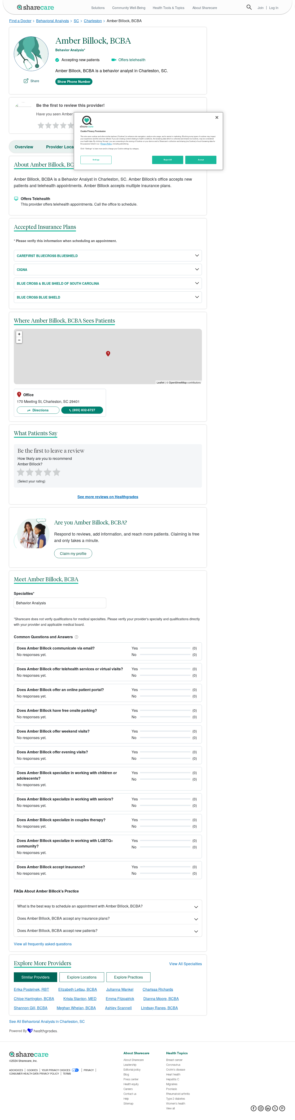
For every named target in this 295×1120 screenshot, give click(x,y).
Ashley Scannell (118, 1007)
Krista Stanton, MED (80, 998)
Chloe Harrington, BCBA (34, 998)
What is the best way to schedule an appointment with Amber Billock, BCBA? (80, 906)
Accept (201, 160)
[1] (40, 124)
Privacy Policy (106, 144)
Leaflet (160, 382)
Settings (96, 160)
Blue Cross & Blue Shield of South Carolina (58, 283)
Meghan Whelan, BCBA (76, 1007)
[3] (55, 124)
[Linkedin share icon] (267, 1109)
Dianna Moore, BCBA (161, 998)
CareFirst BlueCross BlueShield (47, 255)
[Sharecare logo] (60, 1054)
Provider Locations (65, 147)
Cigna (22, 269)
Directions (40, 410)
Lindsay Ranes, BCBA (159, 1007)
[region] (148, 141)
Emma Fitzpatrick (120, 998)
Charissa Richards (158, 989)
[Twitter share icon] (275, 1109)
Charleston (93, 20)
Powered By (18, 1030)
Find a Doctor (20, 20)
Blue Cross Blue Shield (38, 297)
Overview (24, 147)
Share (34, 80)
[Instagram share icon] (260, 1109)
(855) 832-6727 (83, 409)
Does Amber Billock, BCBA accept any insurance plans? (63, 918)
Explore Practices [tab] (128, 977)
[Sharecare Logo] (36, 7)
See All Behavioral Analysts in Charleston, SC (47, 1021)
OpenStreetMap (178, 382)
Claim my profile (73, 553)
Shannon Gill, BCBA (30, 1007)
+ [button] (19, 334)
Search (249, 7)
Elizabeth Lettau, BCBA (77, 989)
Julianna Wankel (119, 989)
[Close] (217, 117)
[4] (63, 124)
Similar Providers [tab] (35, 977)
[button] (75, 636)
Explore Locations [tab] (82, 977)
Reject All (168, 160)
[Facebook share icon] (253, 1109)
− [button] (19, 340)
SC (76, 20)
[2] (48, 124)
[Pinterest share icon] (282, 1109)
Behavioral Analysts (52, 20)
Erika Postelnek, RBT (31, 989)
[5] (71, 124)
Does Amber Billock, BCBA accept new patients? (57, 930)
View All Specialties (185, 963)
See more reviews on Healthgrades (107, 496)
